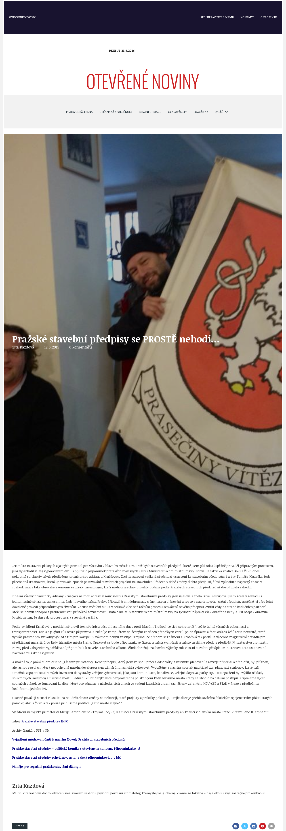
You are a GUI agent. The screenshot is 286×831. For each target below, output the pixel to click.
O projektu (269, 17)
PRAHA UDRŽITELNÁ (79, 112)
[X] (244, 826)
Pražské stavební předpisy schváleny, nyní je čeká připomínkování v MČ (66, 757)
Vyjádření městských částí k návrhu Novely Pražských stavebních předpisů (68, 739)
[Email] (271, 826)
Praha (19, 826)
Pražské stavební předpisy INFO (44, 721)
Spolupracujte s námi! (217, 17)
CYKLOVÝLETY (177, 112)
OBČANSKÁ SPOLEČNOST (115, 112)
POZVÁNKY (200, 112)
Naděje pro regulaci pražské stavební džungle (46, 766)
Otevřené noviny (22, 17)
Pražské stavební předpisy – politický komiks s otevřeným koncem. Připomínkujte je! (76, 748)
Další (219, 112)
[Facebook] (235, 826)
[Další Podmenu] (226, 111)
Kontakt (247, 17)
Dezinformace (150, 112)
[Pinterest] (262, 826)
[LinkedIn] (253, 826)
